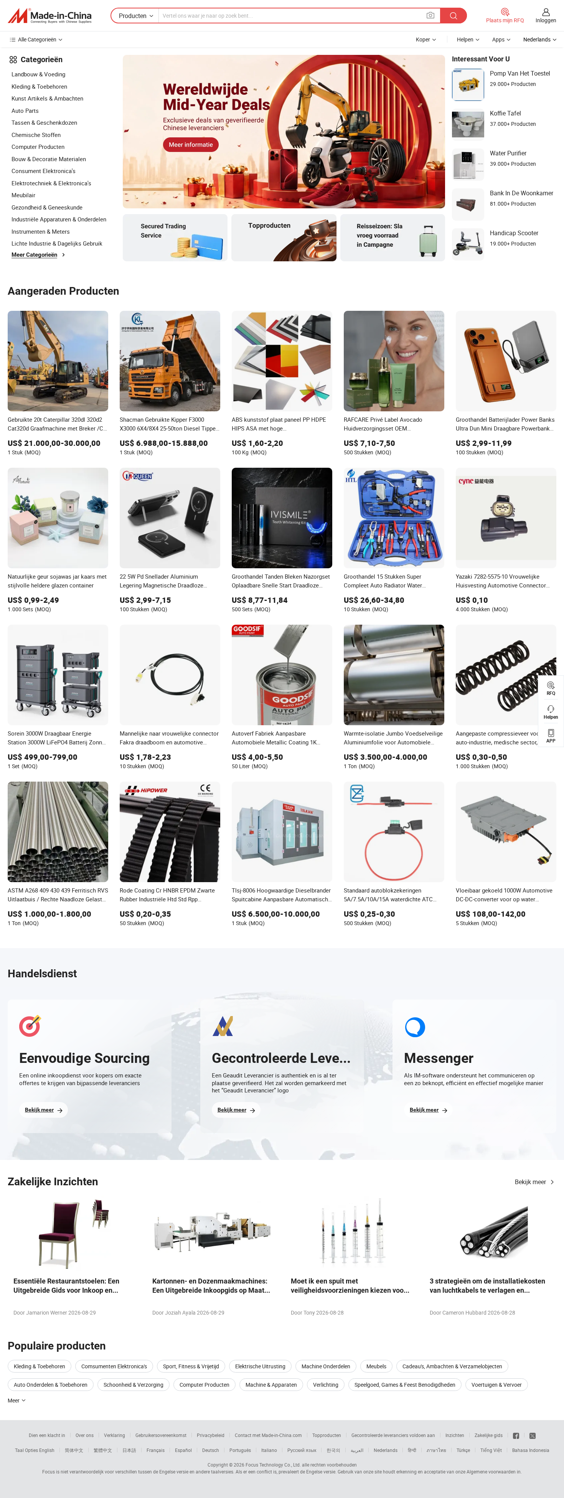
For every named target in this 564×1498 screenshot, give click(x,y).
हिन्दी (412, 1450)
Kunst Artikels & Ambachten (47, 98)
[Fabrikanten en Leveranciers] (49, 16)
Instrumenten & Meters (41, 231)
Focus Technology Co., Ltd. (273, 1465)
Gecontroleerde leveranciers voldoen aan (393, 1435)
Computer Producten (38, 146)
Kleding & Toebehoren (39, 86)
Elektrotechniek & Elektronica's (51, 183)
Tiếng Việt (491, 1450)
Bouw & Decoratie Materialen (49, 159)
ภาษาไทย (436, 1450)
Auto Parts (25, 110)
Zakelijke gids (489, 1435)
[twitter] (532, 1435)
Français (156, 1450)
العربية (357, 1450)
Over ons (85, 1435)
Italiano (269, 1450)
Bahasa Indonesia (530, 1450)
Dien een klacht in (47, 1435)
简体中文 (74, 1450)
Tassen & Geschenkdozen (44, 122)
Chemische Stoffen (36, 135)
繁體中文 (103, 1450)
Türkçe (463, 1450)
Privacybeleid (210, 1435)
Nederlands (385, 1450)
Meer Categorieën (34, 254)
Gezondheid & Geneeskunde (47, 207)
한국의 (333, 1450)
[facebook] (516, 1435)
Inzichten (454, 1435)
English (46, 1450)
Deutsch (210, 1450)
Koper (423, 39)
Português (240, 1450)
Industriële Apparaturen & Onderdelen (59, 219)
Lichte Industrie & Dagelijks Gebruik (57, 243)
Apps (498, 39)
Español (183, 1450)
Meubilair (23, 195)
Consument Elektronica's (44, 171)
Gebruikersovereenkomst (160, 1435)
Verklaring (114, 1435)
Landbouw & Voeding (38, 74)
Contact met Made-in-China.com (268, 1435)
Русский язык (301, 1450)
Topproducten (326, 1435)
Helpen (465, 39)
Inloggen (546, 20)
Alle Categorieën (37, 39)
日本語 (129, 1450)
